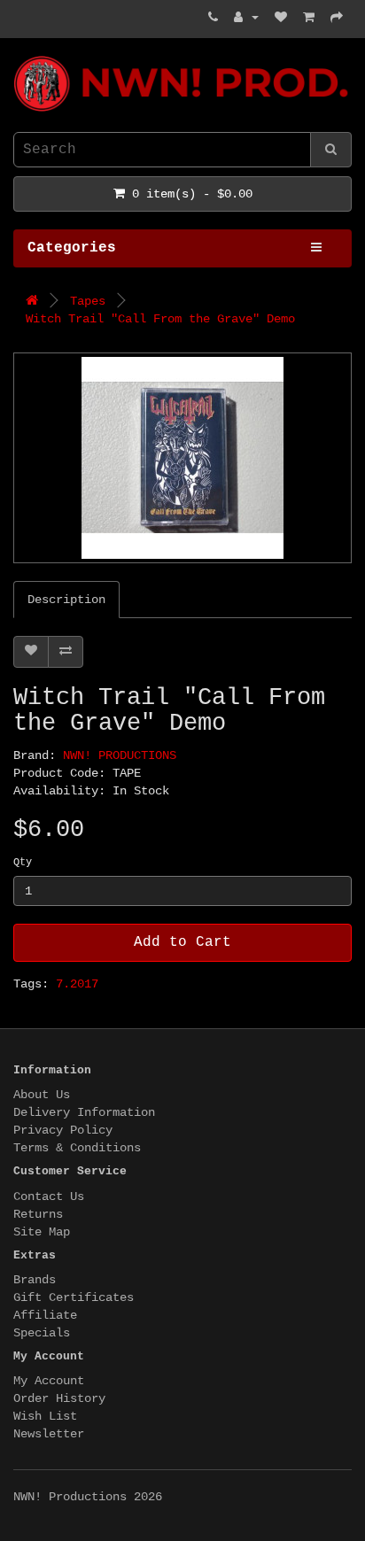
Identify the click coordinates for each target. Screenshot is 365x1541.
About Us (41, 1095)
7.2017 (77, 984)
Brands (34, 1280)
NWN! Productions (20, 56)
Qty (22, 862)
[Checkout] (336, 18)
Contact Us (48, 1196)
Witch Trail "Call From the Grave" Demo (160, 319)
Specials (41, 1333)
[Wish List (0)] (281, 18)
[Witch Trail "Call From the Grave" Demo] (182, 457)
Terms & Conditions (77, 1148)
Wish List (45, 1416)
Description (66, 599)
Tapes (87, 301)
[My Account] (246, 18)
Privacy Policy (63, 1130)
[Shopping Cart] (309, 18)
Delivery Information (84, 1112)
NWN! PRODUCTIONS (119, 755)
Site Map (41, 1232)
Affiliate (45, 1315)
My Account (48, 1381)
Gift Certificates (73, 1297)
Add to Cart (182, 942)
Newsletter (48, 1434)
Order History (59, 1398)
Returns (38, 1214)
